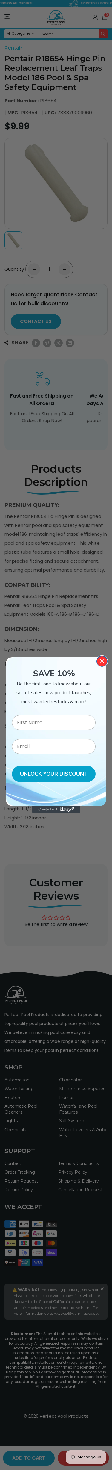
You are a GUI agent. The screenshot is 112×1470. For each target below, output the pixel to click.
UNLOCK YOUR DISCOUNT (54, 774)
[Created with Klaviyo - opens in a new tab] (56, 809)
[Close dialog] (102, 661)
